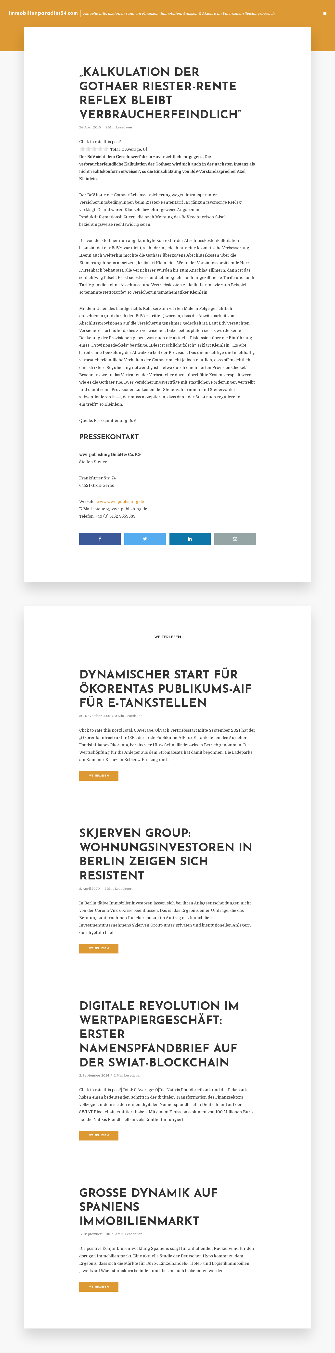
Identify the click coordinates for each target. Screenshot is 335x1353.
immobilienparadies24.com (43, 13)
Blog (223, 13)
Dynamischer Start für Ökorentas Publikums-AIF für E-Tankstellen (165, 690)
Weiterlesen (99, 776)
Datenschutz (305, 13)
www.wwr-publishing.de (120, 502)
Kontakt (256, 13)
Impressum (279, 13)
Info (238, 13)
